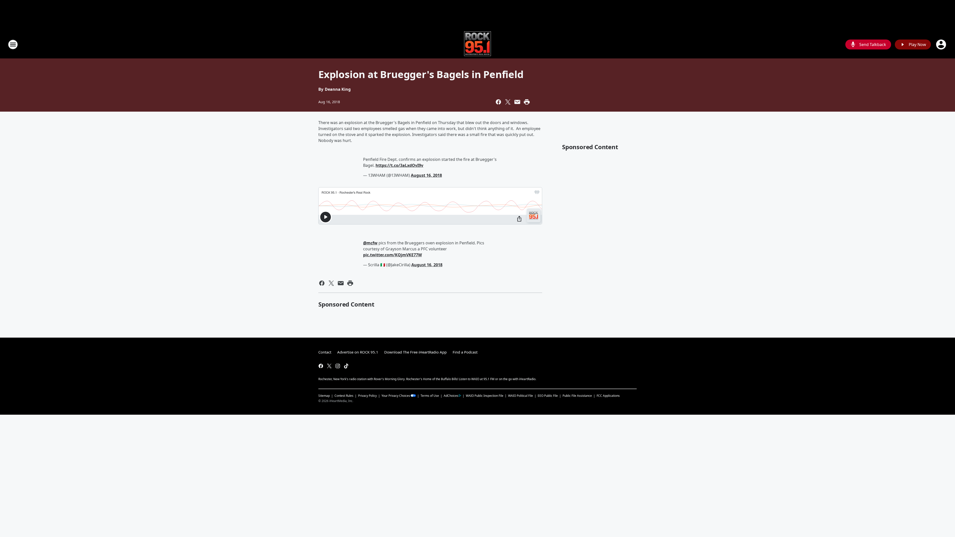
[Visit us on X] (329, 366)
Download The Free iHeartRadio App (415, 352)
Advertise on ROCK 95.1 (357, 352)
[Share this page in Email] (517, 101)
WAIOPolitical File (520, 396)
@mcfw (370, 243)
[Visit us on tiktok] (346, 366)
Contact (324, 352)
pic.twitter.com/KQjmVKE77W (392, 255)
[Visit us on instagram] (338, 366)
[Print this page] (526, 101)
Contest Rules (343, 396)
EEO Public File (548, 396)
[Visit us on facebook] (321, 366)
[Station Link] (477, 44)
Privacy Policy (367, 396)
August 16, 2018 (426, 175)
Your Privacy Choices (396, 396)
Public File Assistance (577, 396)
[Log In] (941, 44)
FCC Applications (608, 396)
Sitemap (324, 396)
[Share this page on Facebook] (498, 101)
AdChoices (451, 396)
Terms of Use (430, 396)
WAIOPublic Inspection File (484, 396)
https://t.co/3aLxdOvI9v (399, 165)
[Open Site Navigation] (13, 44)
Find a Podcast (465, 352)
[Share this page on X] (507, 101)
